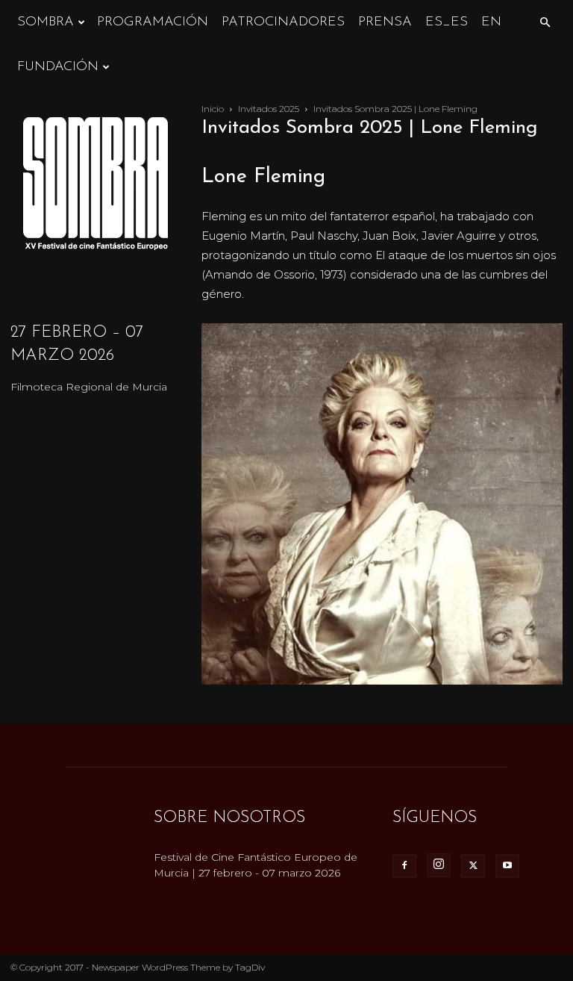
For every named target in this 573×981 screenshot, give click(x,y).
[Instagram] (439, 865)
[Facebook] (404, 866)
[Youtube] (507, 866)
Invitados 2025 (268, 108)
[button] (545, 23)
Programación (152, 22)
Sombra (45, 22)
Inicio (212, 108)
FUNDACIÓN (57, 67)
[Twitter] (473, 866)
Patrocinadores (283, 22)
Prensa (385, 22)
